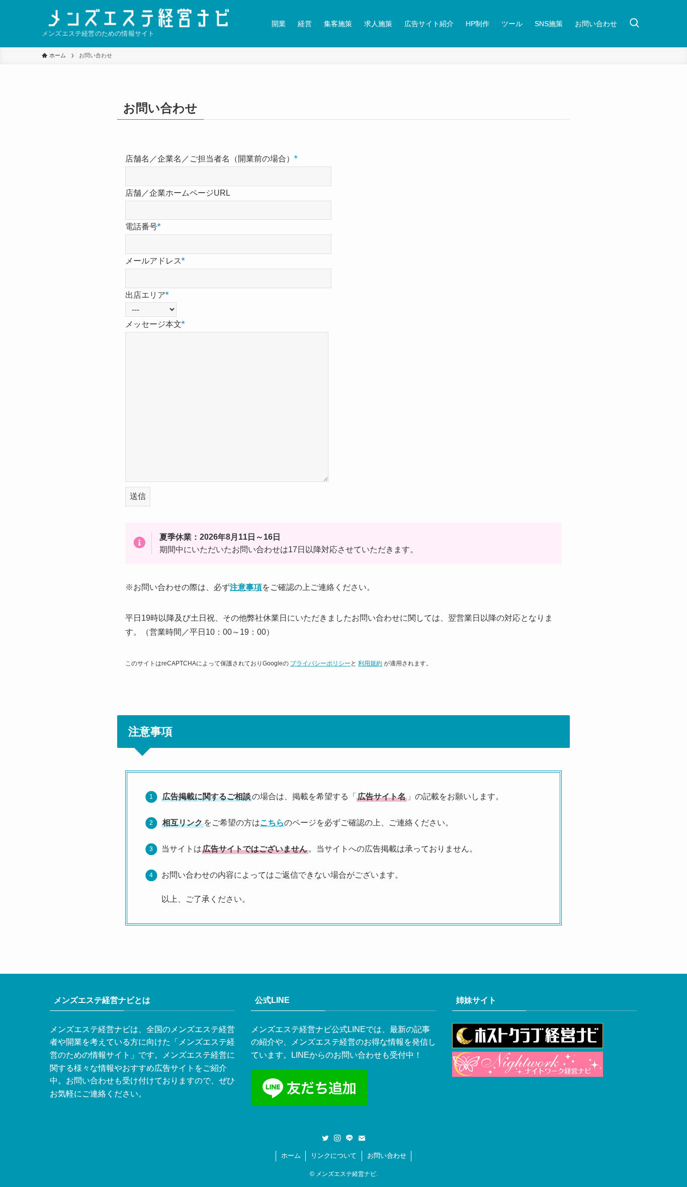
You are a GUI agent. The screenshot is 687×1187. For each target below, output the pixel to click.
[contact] (361, 1138)
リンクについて (334, 1155)
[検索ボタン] (634, 23)
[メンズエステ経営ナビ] (138, 18)
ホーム (291, 1155)
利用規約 (370, 663)
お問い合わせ (386, 1155)
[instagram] (337, 1138)
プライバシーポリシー (320, 663)
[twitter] (325, 1138)
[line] (349, 1138)
